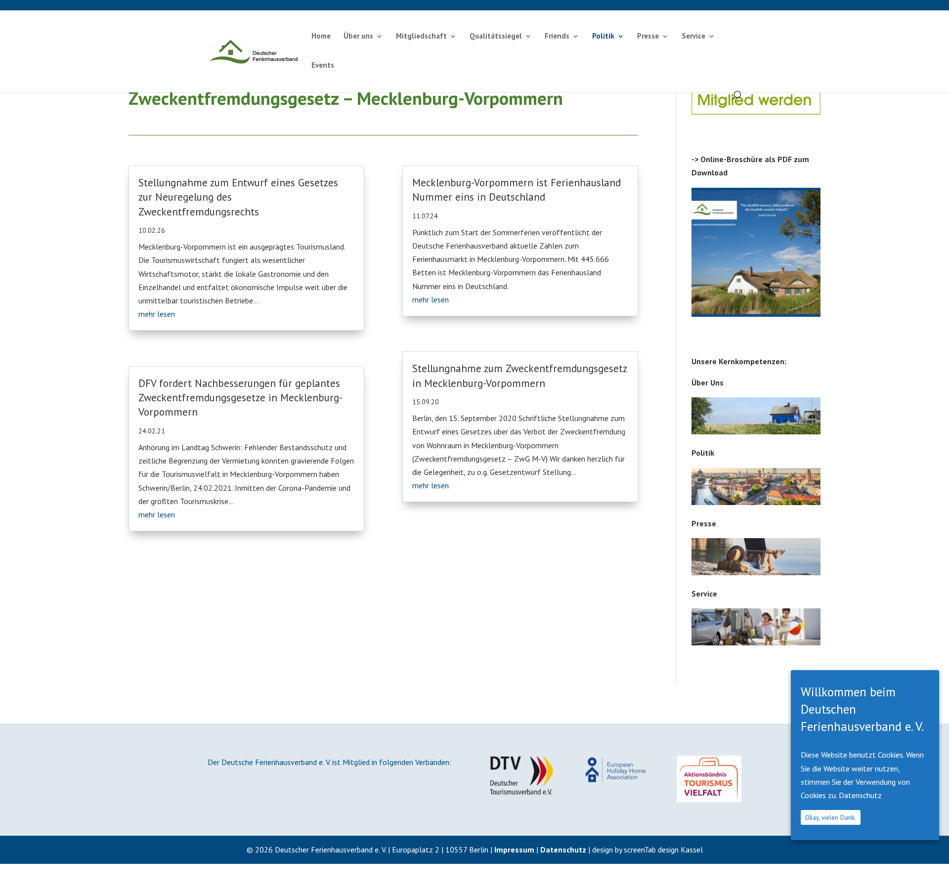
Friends (557, 37)
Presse (648, 37)
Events (322, 66)
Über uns (358, 37)
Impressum (514, 849)
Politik (603, 37)
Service (693, 37)
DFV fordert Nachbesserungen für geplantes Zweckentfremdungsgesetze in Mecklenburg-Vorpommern (240, 398)
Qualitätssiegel (496, 37)
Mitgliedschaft (421, 37)
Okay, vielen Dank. (830, 817)
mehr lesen (156, 314)
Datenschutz (563, 849)
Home (321, 37)
